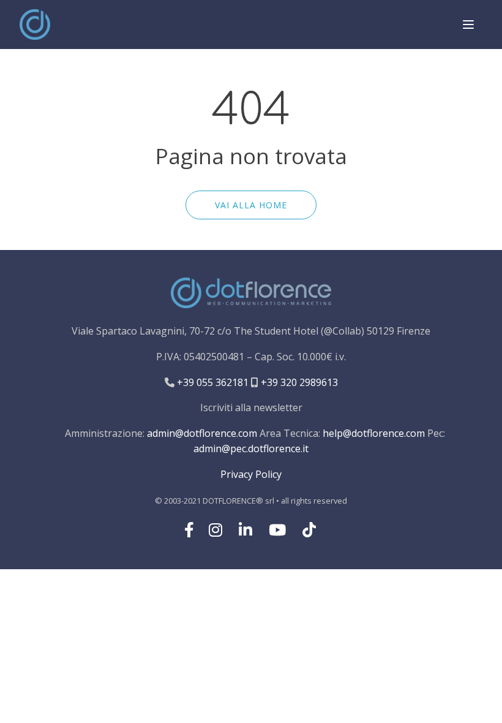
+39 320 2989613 (298, 382)
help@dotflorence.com (374, 433)
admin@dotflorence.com (202, 433)
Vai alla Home (251, 205)
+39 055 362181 (211, 382)
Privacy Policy (251, 474)
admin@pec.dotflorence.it (251, 448)
